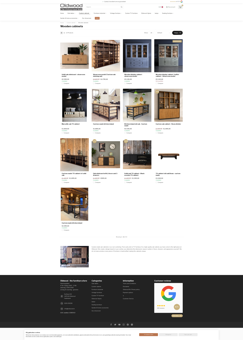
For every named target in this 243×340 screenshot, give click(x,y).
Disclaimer (126, 286)
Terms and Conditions (129, 283)
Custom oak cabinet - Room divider (168, 124)
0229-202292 (68, 303)
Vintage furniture (115, 13)
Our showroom (86, 18)
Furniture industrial (99, 13)
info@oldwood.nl (69, 309)
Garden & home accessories (68, 18)
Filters (176, 33)
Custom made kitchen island (72, 223)
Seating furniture (167, 13)
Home (62, 13)
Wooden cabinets (83, 23)
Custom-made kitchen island (103, 124)
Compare (66, 83)
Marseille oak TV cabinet (71, 124)
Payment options (128, 292)
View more (175, 315)
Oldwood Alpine (146, 13)
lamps (156, 13)
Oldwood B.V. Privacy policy (131, 289)
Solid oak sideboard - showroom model (73, 75)
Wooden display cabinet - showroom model (133, 75)
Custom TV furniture (131, 13)
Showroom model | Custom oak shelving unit (104, 75)
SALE (97, 18)
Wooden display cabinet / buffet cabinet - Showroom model (167, 75)
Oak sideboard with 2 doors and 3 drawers (105, 174)
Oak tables (70, 13)
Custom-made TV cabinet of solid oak (74, 174)
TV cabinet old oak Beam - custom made (168, 174)
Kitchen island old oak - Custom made (135, 125)
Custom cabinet (84, 13)
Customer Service (128, 299)
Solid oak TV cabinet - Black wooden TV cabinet (134, 174)
